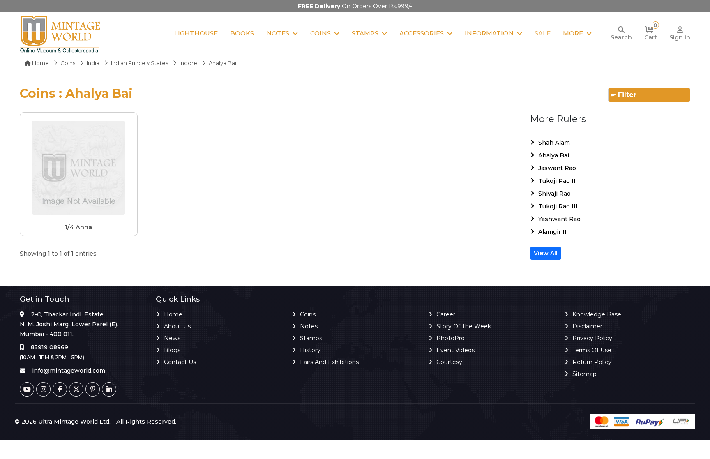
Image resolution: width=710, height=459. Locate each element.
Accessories (421, 33)
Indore (188, 63)
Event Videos (455, 350)
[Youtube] (27, 389)
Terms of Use (591, 350)
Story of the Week (463, 326)
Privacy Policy (592, 338)
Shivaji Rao (554, 193)
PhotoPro (450, 338)
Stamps (365, 33)
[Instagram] (43, 389)
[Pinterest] (92, 389)
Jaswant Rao (557, 168)
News (172, 338)
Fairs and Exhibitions (329, 362)
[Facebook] (60, 389)
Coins (320, 33)
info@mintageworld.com (68, 370)
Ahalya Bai (553, 155)
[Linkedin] (109, 389)
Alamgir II (552, 231)
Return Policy (591, 362)
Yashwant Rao (559, 219)
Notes (277, 33)
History (310, 350)
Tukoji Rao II (557, 181)
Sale (543, 33)
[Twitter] (76, 389)
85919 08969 (49, 347)
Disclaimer (587, 326)
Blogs (172, 350)
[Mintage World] (61, 33)
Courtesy (449, 362)
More (573, 33)
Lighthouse (196, 33)
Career (445, 314)
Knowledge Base (596, 314)
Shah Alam (554, 142)
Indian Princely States (139, 63)
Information (489, 33)
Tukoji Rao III (558, 206)
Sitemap (584, 374)
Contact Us (180, 362)
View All (546, 253)
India (93, 63)
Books (242, 33)
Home (40, 63)
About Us (177, 326)
